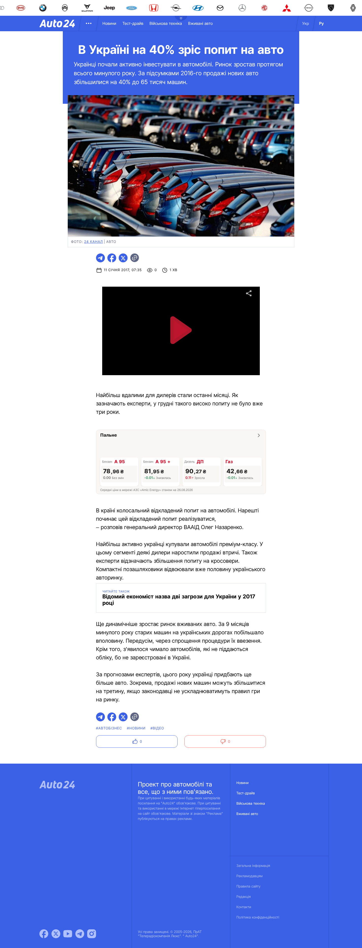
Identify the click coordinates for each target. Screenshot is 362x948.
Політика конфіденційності (257, 917)
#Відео (157, 728)
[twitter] (123, 257)
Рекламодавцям (249, 876)
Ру (321, 23)
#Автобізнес (109, 728)
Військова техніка (165, 23)
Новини (109, 23)
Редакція (243, 897)
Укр (305, 23)
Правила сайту (248, 886)
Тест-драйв (132, 23)
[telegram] (100, 257)
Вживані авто (200, 23)
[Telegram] (79, 933)
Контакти (243, 907)
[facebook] (111, 257)
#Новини (136, 728)
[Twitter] (55, 933)
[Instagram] (91, 933)
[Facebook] (43, 933)
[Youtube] (67, 933)
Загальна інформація (253, 866)
